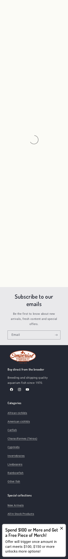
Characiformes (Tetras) (22, 438)
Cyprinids (13, 447)
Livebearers (15, 464)
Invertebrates (16, 455)
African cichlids (17, 413)
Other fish (14, 481)
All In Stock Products (21, 513)
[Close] (62, 528)
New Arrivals (16, 505)
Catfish (12, 430)
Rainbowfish (16, 472)
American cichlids (19, 421)
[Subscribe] (56, 335)
